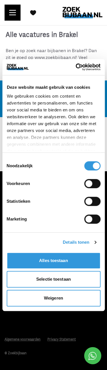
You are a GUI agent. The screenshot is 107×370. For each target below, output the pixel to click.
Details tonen (76, 242)
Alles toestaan (53, 260)
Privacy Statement (61, 339)
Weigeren (53, 298)
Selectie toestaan (53, 279)
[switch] (92, 183)
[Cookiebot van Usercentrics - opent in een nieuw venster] (76, 67)
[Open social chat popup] (92, 355)
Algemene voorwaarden (23, 339)
